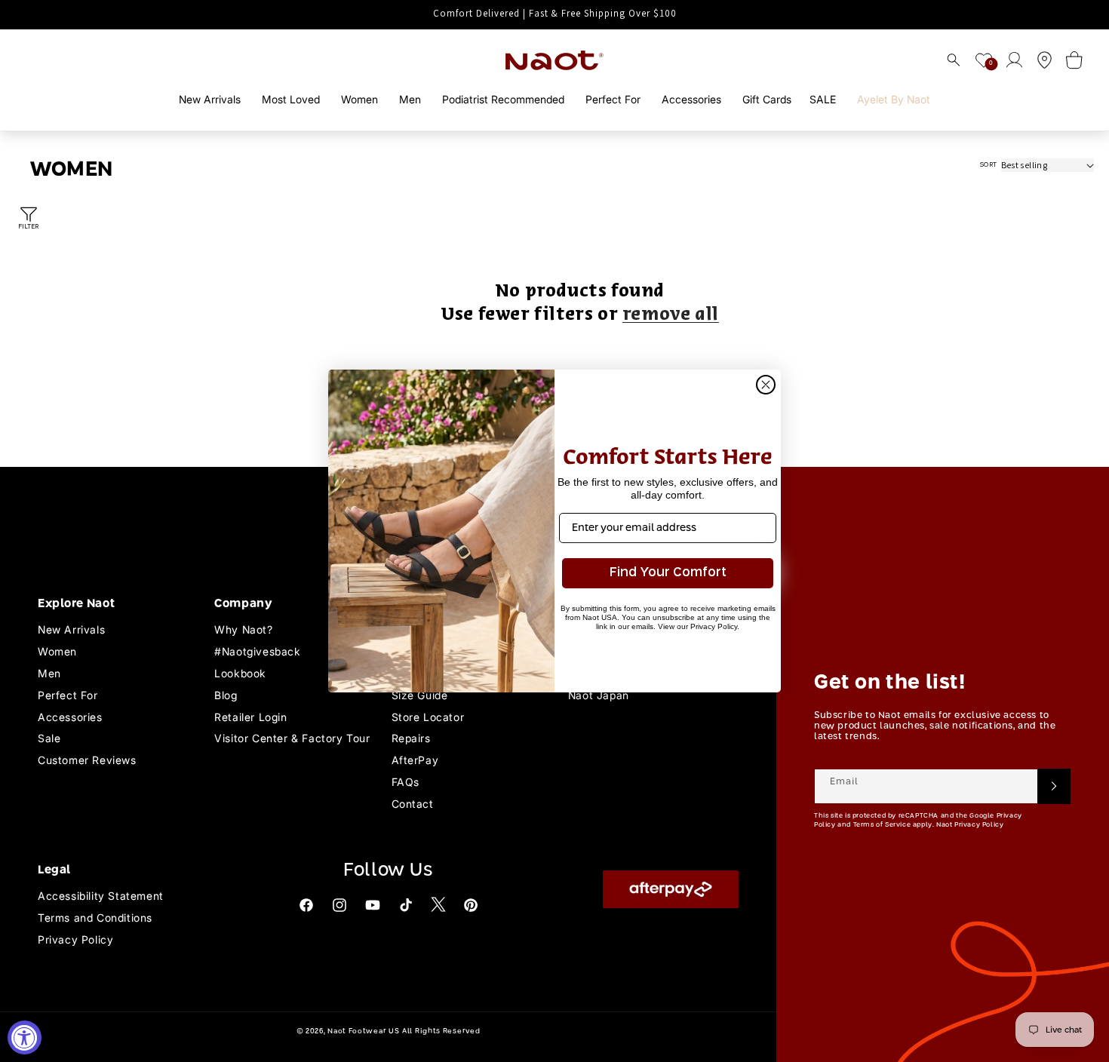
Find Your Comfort (668, 572)
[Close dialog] (766, 385)
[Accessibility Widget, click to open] (24, 1037)
